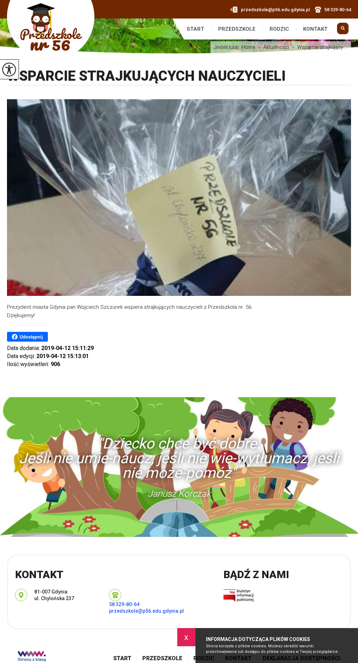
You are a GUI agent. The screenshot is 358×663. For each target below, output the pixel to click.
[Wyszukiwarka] (343, 32)
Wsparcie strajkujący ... (320, 47)
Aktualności (273, 47)
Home (248, 47)
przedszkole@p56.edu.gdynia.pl (275, 9)
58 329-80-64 (337, 9)
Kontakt (315, 29)
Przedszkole (237, 29)
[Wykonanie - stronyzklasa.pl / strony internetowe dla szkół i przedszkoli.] (32, 657)
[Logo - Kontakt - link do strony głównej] (50, 30)
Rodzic (279, 29)
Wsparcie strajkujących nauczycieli (146, 76)
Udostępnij (31, 337)
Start (195, 29)
